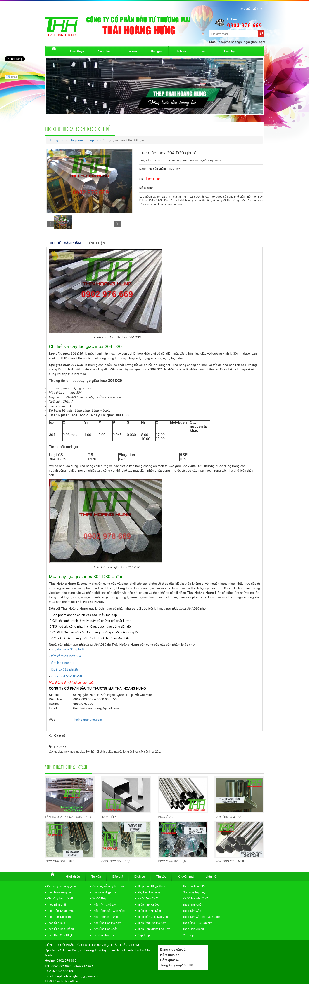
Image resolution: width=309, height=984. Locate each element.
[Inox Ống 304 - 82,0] (239, 794)
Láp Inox (94, 140)
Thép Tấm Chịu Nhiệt (105, 917)
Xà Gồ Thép (99, 898)
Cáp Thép (144, 935)
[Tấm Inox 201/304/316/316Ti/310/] (70, 794)
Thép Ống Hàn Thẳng (60, 929)
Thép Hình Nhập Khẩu (151, 886)
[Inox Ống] (183, 794)
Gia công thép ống (194, 892)
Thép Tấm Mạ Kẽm (149, 910)
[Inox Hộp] (126, 794)
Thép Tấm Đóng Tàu (59, 917)
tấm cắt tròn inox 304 (66, 656)
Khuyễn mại (186, 876)
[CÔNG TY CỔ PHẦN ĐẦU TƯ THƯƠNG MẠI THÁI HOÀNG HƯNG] (61, 26)
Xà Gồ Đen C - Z (148, 898)
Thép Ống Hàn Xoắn (105, 929)
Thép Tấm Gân (192, 910)
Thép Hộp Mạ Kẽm (103, 935)
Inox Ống (165, 817)
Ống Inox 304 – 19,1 (116, 861)
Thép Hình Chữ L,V (104, 904)
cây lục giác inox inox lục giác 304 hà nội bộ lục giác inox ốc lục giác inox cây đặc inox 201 (104, 751)
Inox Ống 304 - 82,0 (228, 817)
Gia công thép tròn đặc (61, 898)
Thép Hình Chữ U (148, 904)
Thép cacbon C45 (194, 886)
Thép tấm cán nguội (59, 892)
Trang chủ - (245, 8)
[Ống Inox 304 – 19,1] (126, 839)
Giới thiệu (77, 51)
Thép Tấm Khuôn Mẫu (60, 910)
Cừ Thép (188, 935)
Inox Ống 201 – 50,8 (229, 861)
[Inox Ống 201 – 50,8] (239, 839)
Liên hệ (257, 8)
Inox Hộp (108, 817)
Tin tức (205, 51)
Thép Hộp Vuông (193, 929)
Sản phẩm (105, 51)
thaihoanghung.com (88, 719)
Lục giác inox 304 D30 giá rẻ (77, 128)
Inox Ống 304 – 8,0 (172, 861)
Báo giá (156, 51)
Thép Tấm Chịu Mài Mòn (153, 917)
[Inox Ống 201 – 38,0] (70, 839)
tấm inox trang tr (62, 662)
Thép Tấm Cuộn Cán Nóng (109, 910)
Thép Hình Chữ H (193, 904)
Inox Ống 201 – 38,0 (59, 861)
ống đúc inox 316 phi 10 (68, 649)
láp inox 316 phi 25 (64, 669)
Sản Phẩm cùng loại (66, 767)
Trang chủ (57, 140)
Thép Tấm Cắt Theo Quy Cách (201, 917)
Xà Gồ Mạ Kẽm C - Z (195, 898)
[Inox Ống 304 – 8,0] (183, 839)
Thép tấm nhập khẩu (105, 892)
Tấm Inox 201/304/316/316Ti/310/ (68, 817)
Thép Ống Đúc (56, 923)
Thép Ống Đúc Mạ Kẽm (152, 923)
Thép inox (76, 140)
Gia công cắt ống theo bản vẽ (110, 886)
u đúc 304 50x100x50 (66, 676)
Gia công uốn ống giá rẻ (62, 886)
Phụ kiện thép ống (149, 892)
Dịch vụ (181, 51)
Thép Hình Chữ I (57, 904)
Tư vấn (132, 51)
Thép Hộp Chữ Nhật (59, 935)
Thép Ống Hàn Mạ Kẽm (106, 923)
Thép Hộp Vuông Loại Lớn (154, 929)
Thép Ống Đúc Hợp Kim (197, 923)
